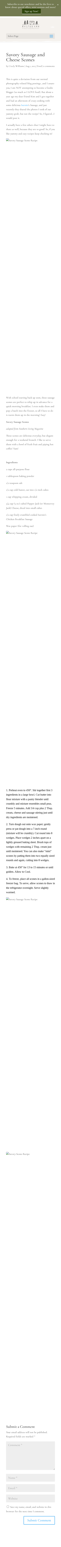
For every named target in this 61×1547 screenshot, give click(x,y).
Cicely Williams (16, 66)
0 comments (49, 66)
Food (39, 66)
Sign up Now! (31, 11)
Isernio (24, 105)
